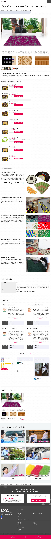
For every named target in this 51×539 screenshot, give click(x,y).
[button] (17, 371)
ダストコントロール (9, 10)
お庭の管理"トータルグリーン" (37, 513)
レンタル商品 (19, 513)
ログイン (18, 530)
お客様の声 (18, 524)
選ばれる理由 (19, 523)
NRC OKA (21, 378)
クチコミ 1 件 (21, 379)
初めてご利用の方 (19, 522)
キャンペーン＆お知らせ (21, 527)
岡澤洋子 (37, 377)
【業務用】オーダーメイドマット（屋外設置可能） (12, 183)
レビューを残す (4, 369)
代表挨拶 (34, 523)
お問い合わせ (19, 529)
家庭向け (18, 510)
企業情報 (34, 522)
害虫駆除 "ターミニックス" (21, 516)
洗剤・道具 (18, 514)
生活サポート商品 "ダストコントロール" (23, 519)
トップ (3, 10)
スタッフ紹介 (35, 524)
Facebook (4, 516)
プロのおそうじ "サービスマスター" (38, 510)
